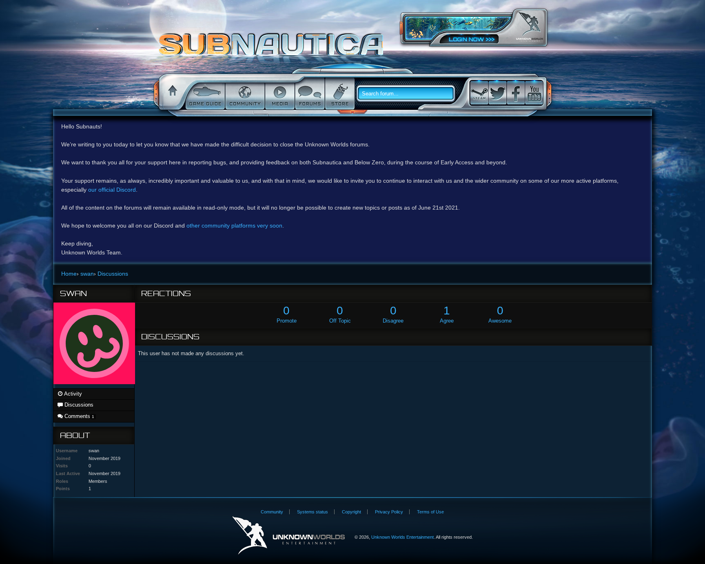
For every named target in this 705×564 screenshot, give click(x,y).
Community (244, 94)
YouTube (534, 92)
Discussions (78, 405)
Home (171, 94)
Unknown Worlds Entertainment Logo (288, 535)
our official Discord (112, 189)
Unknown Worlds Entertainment (529, 27)
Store (339, 94)
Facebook (516, 92)
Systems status (312, 511)
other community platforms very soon (234, 225)
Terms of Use (430, 511)
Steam (479, 92)
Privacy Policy (389, 511)
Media (279, 94)
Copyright (351, 511)
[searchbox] (409, 94)
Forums (309, 94)
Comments (78, 416)
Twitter (497, 92)
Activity (72, 394)
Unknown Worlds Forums (273, 48)
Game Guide (204, 94)
